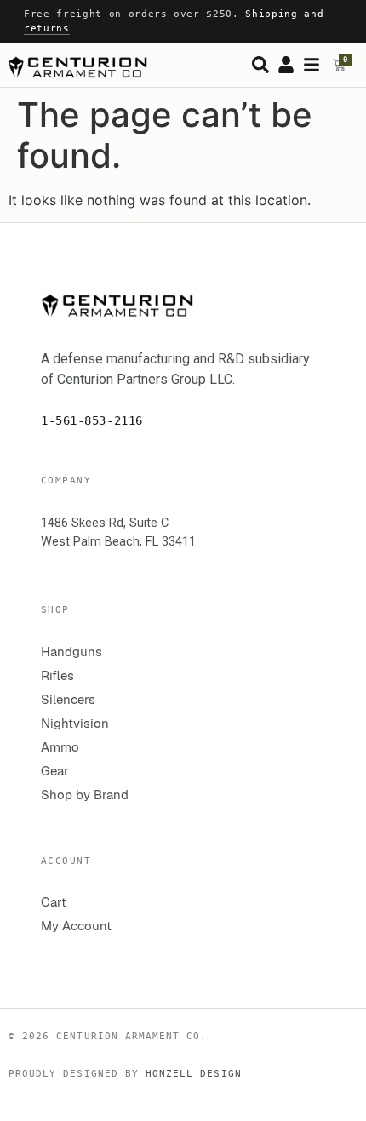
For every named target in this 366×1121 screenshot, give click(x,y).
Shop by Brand (85, 794)
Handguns (71, 651)
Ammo (60, 747)
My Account (76, 926)
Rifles (57, 675)
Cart (53, 902)
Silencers (68, 699)
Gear (55, 771)
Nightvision (75, 723)
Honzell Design (194, 1073)
